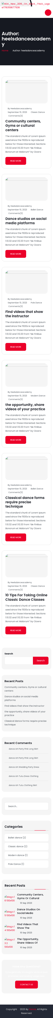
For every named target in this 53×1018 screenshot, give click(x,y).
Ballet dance (37, 209)
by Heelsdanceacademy (20, 108)
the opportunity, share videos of (28, 940)
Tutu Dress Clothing (28, 776)
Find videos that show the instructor (24, 313)
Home (5, 50)
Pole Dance (36, 302)
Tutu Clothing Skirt (28, 785)
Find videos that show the (27, 926)
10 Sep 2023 (26, 903)
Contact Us (26, 984)
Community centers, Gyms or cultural (30, 896)
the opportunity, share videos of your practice (25, 406)
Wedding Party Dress (29, 767)
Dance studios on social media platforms (25, 220)
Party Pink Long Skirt (28, 748)
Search (9, 653)
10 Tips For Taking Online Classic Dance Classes (26, 597)
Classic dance (38, 112)
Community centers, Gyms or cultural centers (23, 125)
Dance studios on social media (28, 911)
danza (12, 748)
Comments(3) (15, 115)
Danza (32, 1009)
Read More (15, 160)
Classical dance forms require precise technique (25, 502)
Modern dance (38, 395)
